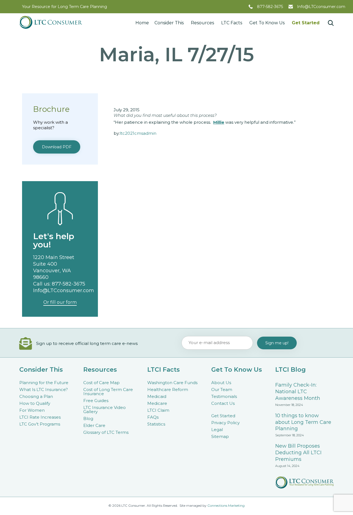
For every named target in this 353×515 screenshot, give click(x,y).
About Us (221, 382)
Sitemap (220, 436)
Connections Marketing (226, 505)
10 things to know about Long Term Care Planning (303, 422)
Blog (88, 418)
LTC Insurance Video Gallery (104, 409)
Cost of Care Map (101, 382)
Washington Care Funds (172, 382)
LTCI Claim (158, 410)
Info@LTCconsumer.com (321, 6)
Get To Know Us (267, 22)
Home (142, 22)
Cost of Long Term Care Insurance (108, 391)
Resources (202, 22)
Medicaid (156, 396)
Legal (217, 429)
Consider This (169, 22)
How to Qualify (34, 403)
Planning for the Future (43, 382)
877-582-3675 (270, 6)
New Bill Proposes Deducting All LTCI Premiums (298, 452)
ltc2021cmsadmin (138, 133)
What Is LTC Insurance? (43, 389)
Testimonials (224, 396)
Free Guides (95, 400)
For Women (32, 410)
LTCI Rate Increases (40, 417)
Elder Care (94, 425)
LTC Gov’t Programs (39, 424)
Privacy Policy (225, 422)
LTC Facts (231, 22)
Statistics (156, 424)
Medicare (157, 403)
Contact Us (223, 403)
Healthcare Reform (167, 389)
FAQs (153, 417)
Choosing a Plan (36, 396)
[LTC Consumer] (50, 22)
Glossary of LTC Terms (106, 432)
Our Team (221, 389)
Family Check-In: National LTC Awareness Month (297, 391)
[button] (56, 147)
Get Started (306, 22)
